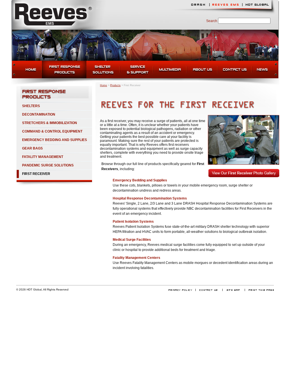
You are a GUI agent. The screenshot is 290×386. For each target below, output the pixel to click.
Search (211, 21)
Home (103, 85)
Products (115, 85)
